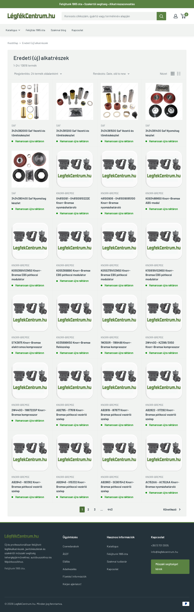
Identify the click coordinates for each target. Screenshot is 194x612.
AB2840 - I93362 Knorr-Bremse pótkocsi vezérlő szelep (27, 486)
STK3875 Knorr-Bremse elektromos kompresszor (27, 345)
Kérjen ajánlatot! (72, 584)
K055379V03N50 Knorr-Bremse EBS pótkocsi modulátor (115, 275)
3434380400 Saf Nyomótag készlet (29, 200)
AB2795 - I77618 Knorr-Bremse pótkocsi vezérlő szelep (71, 414)
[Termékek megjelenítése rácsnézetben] (172, 73)
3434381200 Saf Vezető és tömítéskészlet (72, 133)
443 (110, 509)
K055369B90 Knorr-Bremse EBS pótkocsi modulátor (73, 273)
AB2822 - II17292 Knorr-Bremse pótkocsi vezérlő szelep (161, 414)
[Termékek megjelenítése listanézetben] (179, 73)
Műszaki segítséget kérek (167, 567)
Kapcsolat (112, 569)
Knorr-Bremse (65, 193)
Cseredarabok (71, 546)
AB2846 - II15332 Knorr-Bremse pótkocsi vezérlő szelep (71, 486)
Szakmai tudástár (117, 561)
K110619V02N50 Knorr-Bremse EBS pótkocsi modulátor (160, 275)
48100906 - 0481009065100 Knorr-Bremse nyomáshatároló (118, 203)
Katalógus (112, 546)
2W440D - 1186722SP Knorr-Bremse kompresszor (29, 412)
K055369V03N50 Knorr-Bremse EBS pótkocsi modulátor (26, 275)
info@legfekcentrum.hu (164, 551)
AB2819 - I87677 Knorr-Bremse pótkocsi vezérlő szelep (116, 414)
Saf (14, 125)
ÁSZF (66, 553)
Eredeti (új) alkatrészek (35, 43)
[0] (183, 16)
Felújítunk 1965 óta (117, 553)
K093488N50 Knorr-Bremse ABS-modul (163, 200)
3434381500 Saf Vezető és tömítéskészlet (117, 133)
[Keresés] (161, 16)
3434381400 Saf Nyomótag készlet (162, 133)
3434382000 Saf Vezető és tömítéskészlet (28, 133)
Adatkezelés (70, 569)
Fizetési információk (74, 576)
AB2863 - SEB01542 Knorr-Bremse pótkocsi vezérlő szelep (117, 486)
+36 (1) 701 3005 (160, 545)
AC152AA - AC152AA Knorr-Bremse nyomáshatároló (162, 484)
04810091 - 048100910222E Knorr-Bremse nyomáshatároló (73, 203)
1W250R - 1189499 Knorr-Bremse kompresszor (116, 345)
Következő (169, 509)
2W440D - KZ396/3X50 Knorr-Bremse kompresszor (163, 345)
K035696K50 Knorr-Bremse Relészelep (73, 345)
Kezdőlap (13, 43)
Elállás (66, 561)
